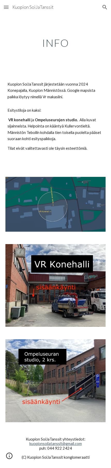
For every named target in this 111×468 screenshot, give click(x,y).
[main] (55, 43)
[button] (6, 7)
